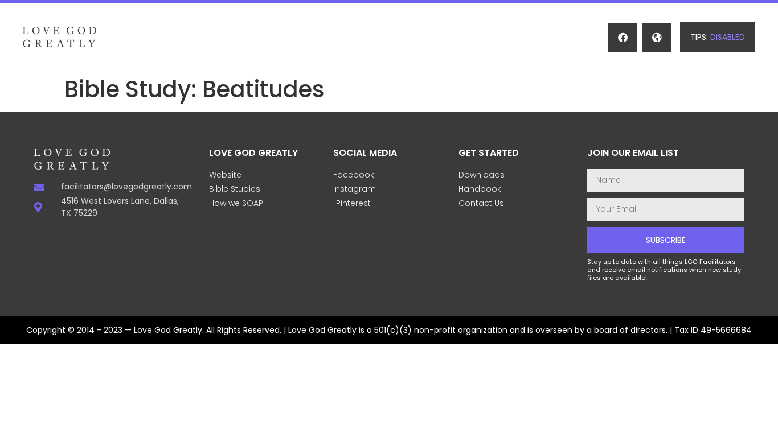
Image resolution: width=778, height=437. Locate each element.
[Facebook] (622, 37)
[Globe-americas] (656, 37)
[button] (717, 37)
